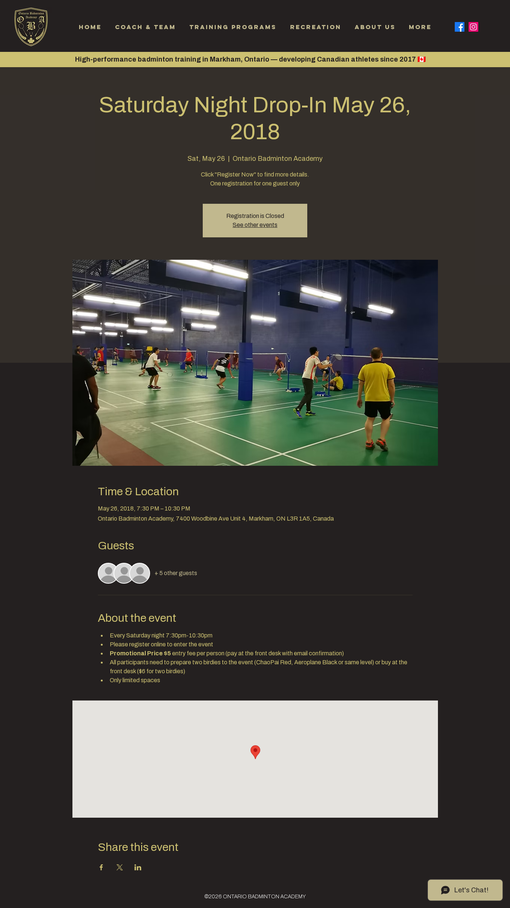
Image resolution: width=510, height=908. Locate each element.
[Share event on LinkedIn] (138, 867)
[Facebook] (459, 27)
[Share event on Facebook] (101, 867)
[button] (315, 26)
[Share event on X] (119, 867)
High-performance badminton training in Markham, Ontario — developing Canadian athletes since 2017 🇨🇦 (250, 59)
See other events (255, 225)
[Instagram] (473, 27)
